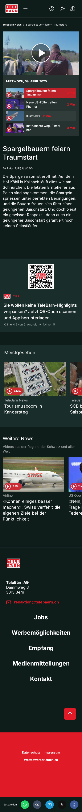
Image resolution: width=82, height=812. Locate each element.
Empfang (41, 648)
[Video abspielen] (41, 53)
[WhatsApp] (25, 804)
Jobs (41, 617)
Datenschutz (31, 752)
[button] (37, 804)
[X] (62, 804)
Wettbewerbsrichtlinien (41, 760)
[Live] (51, 8)
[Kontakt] (72, 8)
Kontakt (41, 678)
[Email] (49, 804)
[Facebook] (74, 804)
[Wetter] (62, 8)
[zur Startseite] (12, 8)
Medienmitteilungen (41, 663)
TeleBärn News (12, 24)
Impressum (52, 752)
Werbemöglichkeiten (41, 632)
